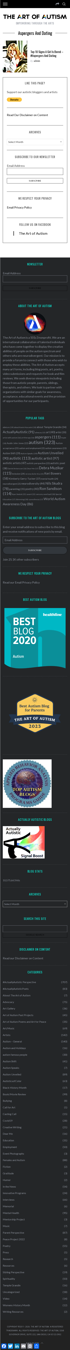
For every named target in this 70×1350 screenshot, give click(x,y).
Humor (7, 1179)
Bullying (7, 1100)
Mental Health (11, 1212)
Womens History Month (16, 1305)
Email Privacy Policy (19, 207)
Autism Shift (11, 453)
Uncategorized (11, 1291)
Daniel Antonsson (17, 468)
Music (6, 1225)
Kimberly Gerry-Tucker (24, 478)
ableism (8, 427)
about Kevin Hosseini (25, 427)
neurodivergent (12, 484)
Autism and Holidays (14, 1048)
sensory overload (45, 494)
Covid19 (7, 1120)
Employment (10, 1146)
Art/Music (8, 1028)
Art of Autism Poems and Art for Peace (24, 1021)
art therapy (27, 438)
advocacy (40, 432)
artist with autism (12, 438)
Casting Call (9, 1113)
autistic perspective (38, 463)
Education (8, 1140)
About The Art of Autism (16, 995)
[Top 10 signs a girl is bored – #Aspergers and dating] (15, 56)
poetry (32, 489)
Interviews (8, 1199)
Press (6, 1252)
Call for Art (9, 1107)
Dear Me (32, 468)
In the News (9, 1186)
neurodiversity (33, 483)
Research (8, 1258)
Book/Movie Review (14, 1094)
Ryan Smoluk (19, 494)
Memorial (8, 1206)
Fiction (7, 1166)
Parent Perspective (13, 1232)
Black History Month (15, 1087)
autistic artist (45, 458)
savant (30, 494)
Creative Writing (12, 1127)
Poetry (6, 1245)
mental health (49, 478)
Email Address (16, 165)
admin (37, 60)
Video (6, 1298)
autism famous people (15, 1054)
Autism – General (12, 1041)
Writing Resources (13, 1311)
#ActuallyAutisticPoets (16, 988)
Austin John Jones (17, 443)
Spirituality (9, 1278)
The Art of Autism (33, 233)
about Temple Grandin (51, 427)
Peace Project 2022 (14, 1239)
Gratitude (8, 1173)
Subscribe (35, 550)
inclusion (18, 473)
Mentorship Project (14, 1219)
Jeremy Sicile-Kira (34, 474)
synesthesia (36, 499)
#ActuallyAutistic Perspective (19, 982)
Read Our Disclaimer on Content (27, 115)
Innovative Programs (14, 1193)
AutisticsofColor (12, 1080)
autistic (20, 458)
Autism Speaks (29, 453)
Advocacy (8, 1001)
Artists (6, 1034)
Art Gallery (9, 1008)
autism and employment (32, 448)
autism (42, 442)
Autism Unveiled (12, 1074)
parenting (17, 488)
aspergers (48, 437)
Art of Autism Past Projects (18, 1015)
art (50, 432)
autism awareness (56, 448)
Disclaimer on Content (29, 958)
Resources (8, 1265)
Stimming (22, 499)
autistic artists (14, 463)
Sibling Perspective (13, 1272)
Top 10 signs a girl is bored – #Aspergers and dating (46, 53)
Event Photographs (13, 1153)
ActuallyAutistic (19, 432)
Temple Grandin (12, 1285)
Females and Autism (14, 1160)
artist (61, 432)
